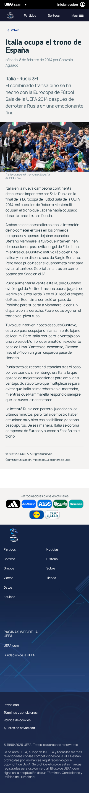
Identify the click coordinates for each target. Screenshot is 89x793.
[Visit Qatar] (52, 514)
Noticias (52, 549)
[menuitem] (32, 15)
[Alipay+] (28, 503)
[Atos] (44, 503)
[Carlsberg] (60, 503)
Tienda (51, 578)
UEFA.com (11, 645)
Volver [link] (15, 30)
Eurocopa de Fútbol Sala (10, 15)
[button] (76, 15)
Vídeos (8, 578)
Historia (52, 559)
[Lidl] (36, 514)
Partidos (10, 549)
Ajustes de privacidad (19, 728)
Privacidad (11, 705)
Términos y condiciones (20, 712)
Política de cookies (17, 720)
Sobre (50, 568)
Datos (8, 587)
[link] (30, 15)
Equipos (9, 597)
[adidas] (13, 503)
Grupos (9, 568)
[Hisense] (76, 503)
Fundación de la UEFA (19, 655)
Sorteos (9, 559)
